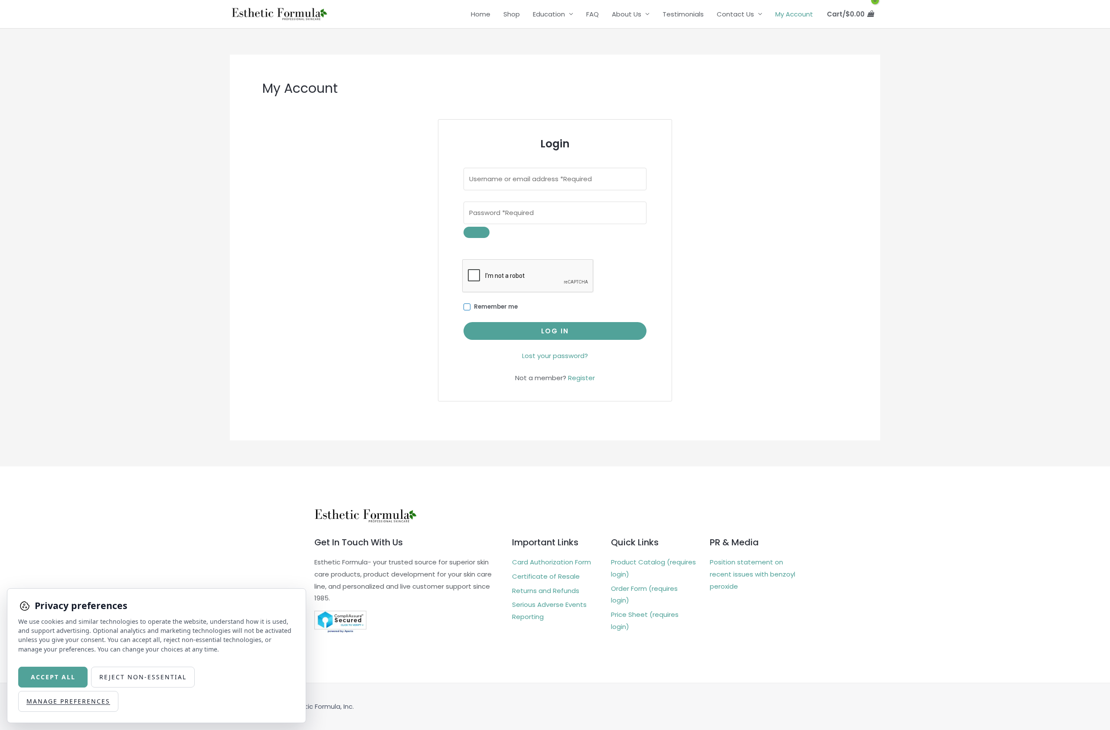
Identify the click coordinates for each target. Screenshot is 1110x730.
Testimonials (683, 14)
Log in (555, 331)
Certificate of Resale (546, 576)
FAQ (592, 14)
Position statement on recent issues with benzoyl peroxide (752, 574)
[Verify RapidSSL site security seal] (340, 621)
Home (480, 14)
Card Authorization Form (551, 562)
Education (549, 14)
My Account (794, 14)
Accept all (53, 677)
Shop (511, 14)
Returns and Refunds (545, 590)
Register (581, 377)
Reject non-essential (142, 677)
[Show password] (477, 232)
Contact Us (735, 14)
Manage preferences (68, 701)
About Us (626, 14)
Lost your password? (555, 355)
